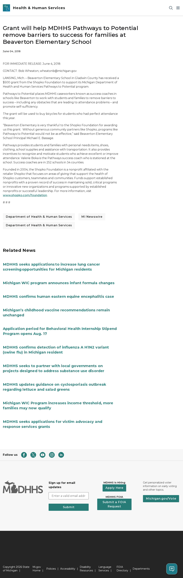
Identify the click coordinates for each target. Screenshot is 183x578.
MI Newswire (91, 216)
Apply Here (114, 488)
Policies (51, 568)
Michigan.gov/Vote (161, 498)
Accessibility (67, 568)
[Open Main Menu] (178, 8)
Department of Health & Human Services (39, 216)
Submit (69, 507)
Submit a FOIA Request (114, 504)
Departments (141, 568)
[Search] (171, 8)
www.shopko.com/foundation (25, 195)
